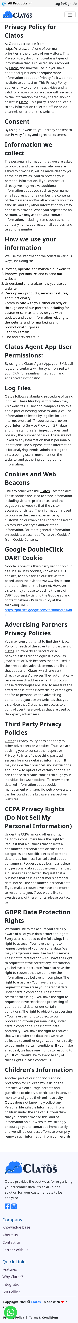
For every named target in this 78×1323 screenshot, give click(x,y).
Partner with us (15, 1249)
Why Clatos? (12, 1276)
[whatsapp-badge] (10, 1312)
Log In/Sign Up (65, 3)
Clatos (13, 43)
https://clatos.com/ (19, 48)
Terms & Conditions (43, 1317)
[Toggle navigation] (70, 15)
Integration (12, 1284)
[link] (4, 4)
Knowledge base (16, 1227)
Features (9, 1269)
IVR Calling (11, 1291)
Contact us (11, 1242)
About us (10, 1234)
